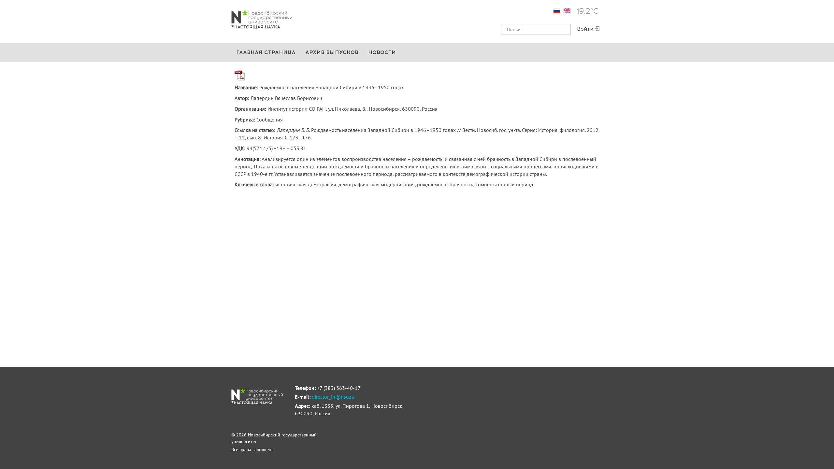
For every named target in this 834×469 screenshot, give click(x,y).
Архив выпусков (331, 52)
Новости (382, 52)
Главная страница (265, 52)
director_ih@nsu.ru (333, 396)
